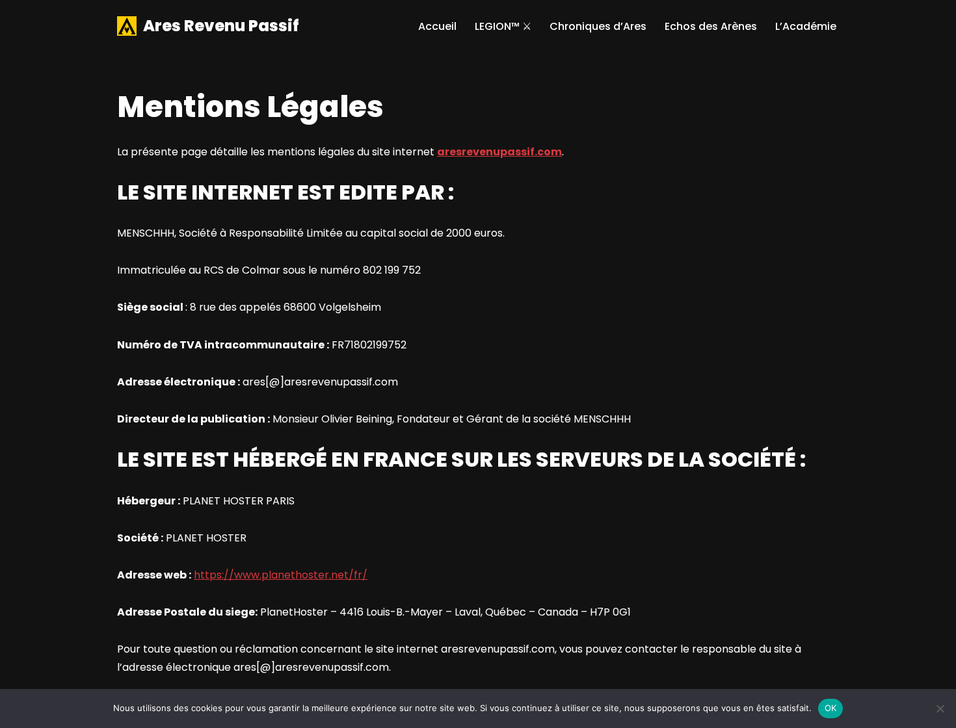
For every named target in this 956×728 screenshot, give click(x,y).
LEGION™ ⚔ (503, 26)
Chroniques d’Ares (598, 26)
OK (831, 708)
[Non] (939, 708)
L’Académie (805, 26)
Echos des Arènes (711, 26)
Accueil (437, 26)
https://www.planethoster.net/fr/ (280, 574)
